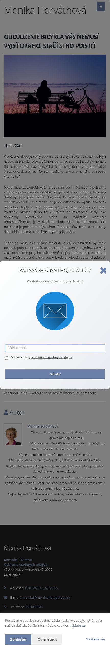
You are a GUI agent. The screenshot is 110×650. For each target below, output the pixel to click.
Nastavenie (95, 639)
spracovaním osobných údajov (50, 357)
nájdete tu (77, 625)
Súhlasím (18, 639)
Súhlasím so (20, 357)
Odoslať (55, 374)
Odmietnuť (47, 639)
